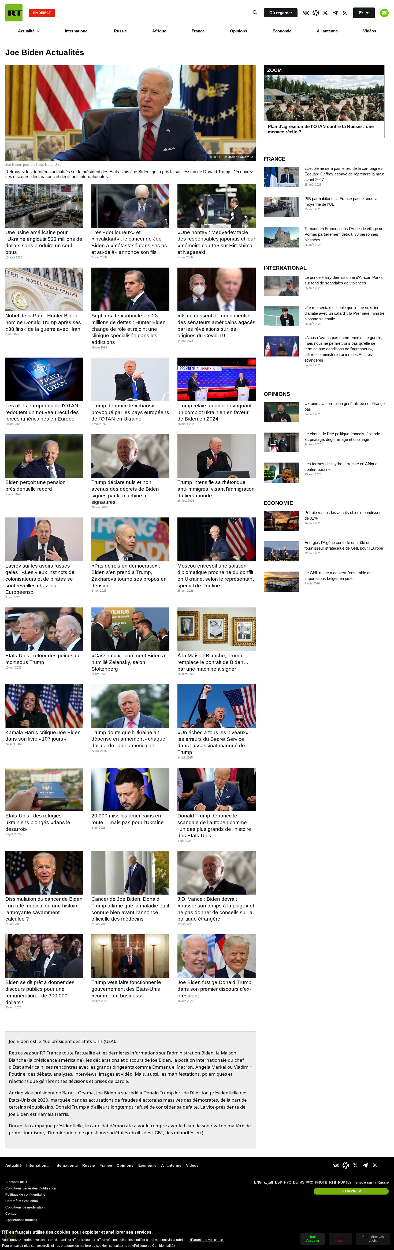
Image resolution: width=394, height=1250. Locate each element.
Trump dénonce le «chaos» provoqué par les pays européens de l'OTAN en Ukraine (130, 412)
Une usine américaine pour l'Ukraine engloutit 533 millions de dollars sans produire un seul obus (43, 242)
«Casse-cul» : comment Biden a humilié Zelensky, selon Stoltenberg (128, 662)
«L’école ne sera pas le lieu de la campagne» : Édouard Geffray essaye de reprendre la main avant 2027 (344, 174)
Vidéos (369, 31)
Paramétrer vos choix (22, 1201)
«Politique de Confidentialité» (153, 1246)
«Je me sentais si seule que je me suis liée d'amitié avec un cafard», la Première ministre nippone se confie (344, 313)
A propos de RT (17, 1182)
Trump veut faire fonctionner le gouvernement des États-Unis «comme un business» (126, 988)
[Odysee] (315, 13)
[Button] (384, 13)
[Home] (14, 12)
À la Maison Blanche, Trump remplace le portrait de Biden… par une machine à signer (212, 662)
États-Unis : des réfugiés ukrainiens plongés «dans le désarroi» (37, 822)
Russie (120, 31)
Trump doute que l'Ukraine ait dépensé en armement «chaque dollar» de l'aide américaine (128, 739)
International (76, 31)
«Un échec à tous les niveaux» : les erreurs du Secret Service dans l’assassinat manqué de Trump (214, 742)
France (198, 31)
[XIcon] (325, 13)
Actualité (26, 31)
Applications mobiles (21, 1220)
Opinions (238, 31)
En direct (42, 13)
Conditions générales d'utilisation (30, 1188)
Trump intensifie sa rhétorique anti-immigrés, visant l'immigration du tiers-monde (216, 488)
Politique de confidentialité (25, 1194)
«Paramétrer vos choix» (206, 1240)
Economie (282, 31)
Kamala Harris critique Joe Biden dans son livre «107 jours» (43, 736)
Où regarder (280, 12)
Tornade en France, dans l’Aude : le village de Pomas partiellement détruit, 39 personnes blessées (343, 234)
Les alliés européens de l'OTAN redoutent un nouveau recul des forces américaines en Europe (42, 412)
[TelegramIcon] (335, 13)
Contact (11, 1213)
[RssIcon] (344, 13)
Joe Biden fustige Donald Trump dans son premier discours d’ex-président (214, 988)
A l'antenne (327, 31)
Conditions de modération (24, 1207)
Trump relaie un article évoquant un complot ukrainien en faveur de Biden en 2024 (214, 412)
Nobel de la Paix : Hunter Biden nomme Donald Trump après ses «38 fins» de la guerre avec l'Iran (43, 322)
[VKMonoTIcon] (306, 13)
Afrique (159, 31)
